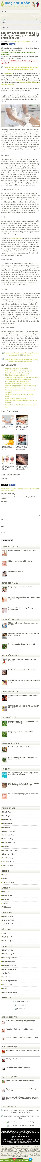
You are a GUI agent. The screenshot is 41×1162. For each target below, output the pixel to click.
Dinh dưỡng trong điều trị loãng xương (17, 373)
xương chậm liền (25, 82)
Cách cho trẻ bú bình (15, 571)
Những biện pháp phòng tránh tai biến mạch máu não (21, 377)
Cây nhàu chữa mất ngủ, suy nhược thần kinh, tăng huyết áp (23, 722)
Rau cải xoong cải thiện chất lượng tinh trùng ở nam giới (22, 758)
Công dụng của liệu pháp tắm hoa (20, 587)
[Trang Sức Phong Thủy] (20, 355)
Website (3, 533)
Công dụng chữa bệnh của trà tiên (20, 732)
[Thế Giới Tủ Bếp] (20, 1005)
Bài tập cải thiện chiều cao (15, 1059)
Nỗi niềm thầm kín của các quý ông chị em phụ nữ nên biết (23, 634)
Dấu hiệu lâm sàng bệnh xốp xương (16, 375)
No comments (26, 41)
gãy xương (8, 73)
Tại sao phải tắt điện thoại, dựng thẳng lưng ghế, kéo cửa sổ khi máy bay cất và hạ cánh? (22, 1097)
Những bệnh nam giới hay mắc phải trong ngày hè (23, 623)
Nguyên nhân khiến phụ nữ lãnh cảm (19, 1029)
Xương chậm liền (10, 490)
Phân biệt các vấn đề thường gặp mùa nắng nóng (24, 681)
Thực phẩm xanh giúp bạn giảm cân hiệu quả (22, 1050)
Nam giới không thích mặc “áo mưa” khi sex (22, 1037)
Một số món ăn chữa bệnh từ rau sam (21, 747)
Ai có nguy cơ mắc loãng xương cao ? (17, 381)
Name (3, 519)
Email (3, 526)
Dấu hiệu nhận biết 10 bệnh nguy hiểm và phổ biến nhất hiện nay (23, 773)
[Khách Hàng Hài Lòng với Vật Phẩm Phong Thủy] (20, 1001)
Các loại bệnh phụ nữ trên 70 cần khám (22, 670)
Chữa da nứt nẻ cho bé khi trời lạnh (21, 561)
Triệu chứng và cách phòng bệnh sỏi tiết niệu (23, 696)
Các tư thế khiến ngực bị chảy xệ (18, 1067)
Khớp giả (26, 488)
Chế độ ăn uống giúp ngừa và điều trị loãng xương (20, 385)
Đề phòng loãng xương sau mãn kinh (16, 368)
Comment (4, 501)
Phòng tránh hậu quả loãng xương (15, 398)
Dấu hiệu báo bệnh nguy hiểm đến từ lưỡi (23, 794)
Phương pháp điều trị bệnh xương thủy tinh (18, 371)
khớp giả (34, 82)
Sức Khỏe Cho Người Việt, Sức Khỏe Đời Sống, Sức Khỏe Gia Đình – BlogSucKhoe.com (21, 1140)
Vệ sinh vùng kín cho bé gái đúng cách (22, 550)
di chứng (18, 80)
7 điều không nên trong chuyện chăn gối (21, 1020)
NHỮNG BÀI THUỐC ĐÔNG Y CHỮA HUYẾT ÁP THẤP (23, 706)
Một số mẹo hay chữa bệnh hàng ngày (20, 1080)
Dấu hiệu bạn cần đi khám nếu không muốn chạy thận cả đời (24, 598)
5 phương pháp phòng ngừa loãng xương (17, 383)
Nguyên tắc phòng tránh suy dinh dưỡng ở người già (21, 1089)
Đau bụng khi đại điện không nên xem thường (22, 660)
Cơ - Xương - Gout (15, 41)
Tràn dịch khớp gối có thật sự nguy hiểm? (18, 379)
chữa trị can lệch (16, 238)
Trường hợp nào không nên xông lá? (21, 644)
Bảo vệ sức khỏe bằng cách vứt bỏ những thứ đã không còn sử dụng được (23, 784)
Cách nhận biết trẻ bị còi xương (15, 388)
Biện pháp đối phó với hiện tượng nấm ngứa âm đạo (22, 608)
